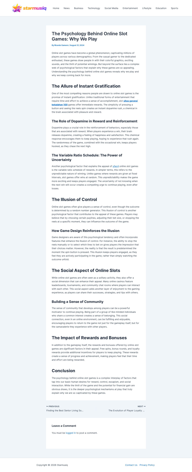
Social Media (111, 8)
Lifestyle (146, 8)
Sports (174, 8)
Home (56, 8)
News (67, 8)
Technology (94, 8)
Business (78, 8)
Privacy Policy (147, 465)
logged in (71, 432)
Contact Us (131, 465)
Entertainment (130, 8)
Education (161, 8)
